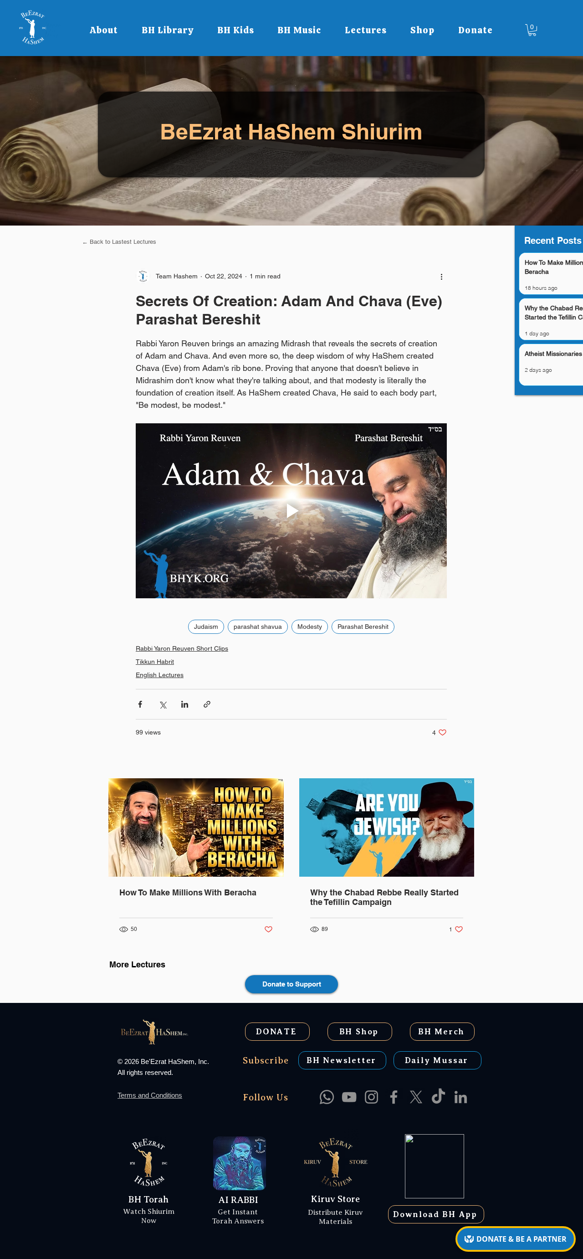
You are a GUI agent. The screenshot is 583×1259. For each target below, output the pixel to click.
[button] (104, 30)
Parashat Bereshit (363, 626)
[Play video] (291, 510)
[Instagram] (371, 1097)
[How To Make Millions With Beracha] (196, 827)
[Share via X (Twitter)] (162, 704)
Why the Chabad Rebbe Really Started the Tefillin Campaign (384, 897)
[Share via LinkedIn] (184, 704)
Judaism (206, 626)
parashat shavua (258, 626)
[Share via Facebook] (140, 704)
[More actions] (441, 276)
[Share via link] (207, 704)
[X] (416, 1097)
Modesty (309, 626)
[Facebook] (394, 1097)
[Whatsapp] (327, 1097)
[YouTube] (349, 1097)
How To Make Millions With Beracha (187, 892)
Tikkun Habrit (155, 661)
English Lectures (160, 674)
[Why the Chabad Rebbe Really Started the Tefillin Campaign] (387, 827)
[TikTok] (438, 1097)
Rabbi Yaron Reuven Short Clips (182, 648)
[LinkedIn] (461, 1097)
